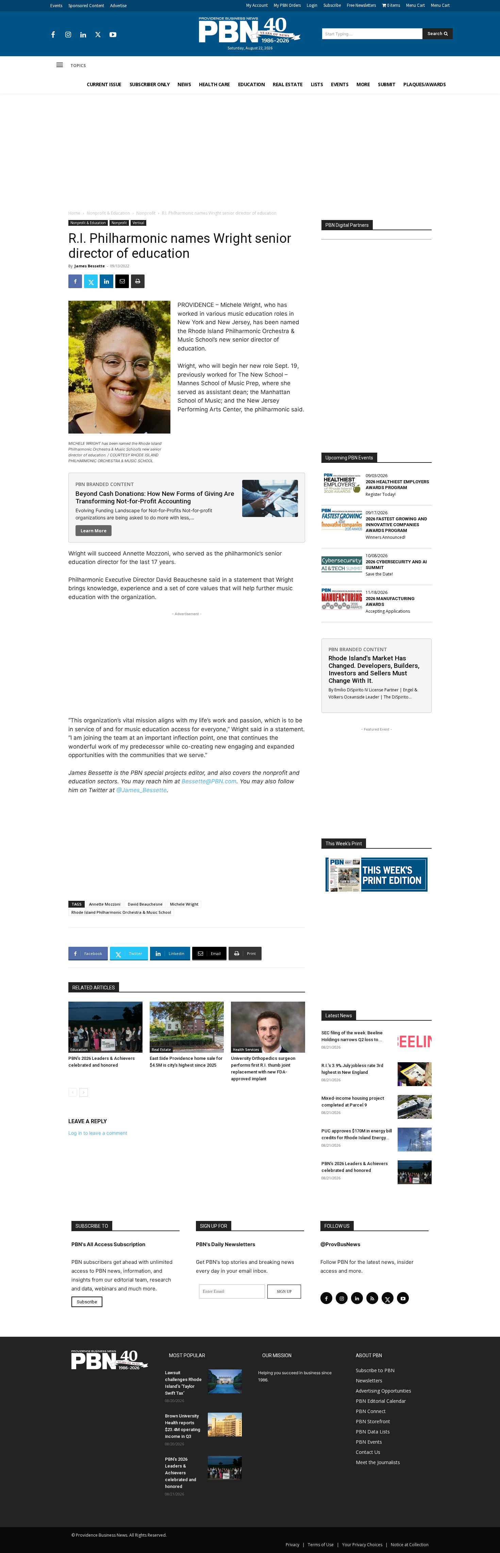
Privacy (292, 1545)
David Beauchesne (145, 904)
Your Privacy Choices (362, 1545)
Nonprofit (145, 213)
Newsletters (369, 1380)
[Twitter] (98, 35)
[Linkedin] (83, 35)
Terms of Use (321, 1545)
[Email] (122, 281)
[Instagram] (68, 35)
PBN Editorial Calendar (381, 1401)
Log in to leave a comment (97, 1133)
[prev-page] (72, 1092)
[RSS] (372, 1298)
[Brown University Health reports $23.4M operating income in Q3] (225, 1425)
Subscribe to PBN (375, 1370)
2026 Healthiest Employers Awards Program (397, 484)
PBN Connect (371, 1411)
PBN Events (369, 1442)
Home (74, 213)
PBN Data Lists (373, 1431)
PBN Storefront (373, 1421)
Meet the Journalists (378, 1462)
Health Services (246, 1049)
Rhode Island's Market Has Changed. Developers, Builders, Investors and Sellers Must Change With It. (374, 669)
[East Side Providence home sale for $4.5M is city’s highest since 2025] (187, 1027)
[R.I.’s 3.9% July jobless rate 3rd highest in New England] (415, 1074)
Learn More (93, 531)
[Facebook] (53, 35)
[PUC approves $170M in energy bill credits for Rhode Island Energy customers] (415, 1139)
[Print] (138, 281)
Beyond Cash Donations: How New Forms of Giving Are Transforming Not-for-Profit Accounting (155, 497)
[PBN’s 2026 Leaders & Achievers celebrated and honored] (105, 1027)
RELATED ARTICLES (93, 987)
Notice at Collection (410, 1545)
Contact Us (368, 1452)
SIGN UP (284, 1291)
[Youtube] (113, 35)
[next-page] (83, 1092)
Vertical (138, 222)
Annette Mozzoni (104, 904)
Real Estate (161, 1049)
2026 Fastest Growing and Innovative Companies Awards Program (396, 524)
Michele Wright (184, 904)
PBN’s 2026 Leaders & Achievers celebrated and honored (180, 1473)
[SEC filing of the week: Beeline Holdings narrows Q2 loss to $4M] (415, 1041)
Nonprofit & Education (108, 213)
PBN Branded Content (105, 484)
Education (79, 1049)
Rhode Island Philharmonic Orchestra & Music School (121, 912)
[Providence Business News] (250, 30)
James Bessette (89, 265)
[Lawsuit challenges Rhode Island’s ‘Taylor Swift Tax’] (225, 1381)
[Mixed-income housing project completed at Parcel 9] (415, 1107)
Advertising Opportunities (383, 1390)
